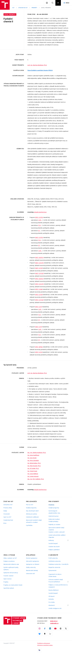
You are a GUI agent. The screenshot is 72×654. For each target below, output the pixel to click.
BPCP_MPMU (39, 347)
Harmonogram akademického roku (54, 512)
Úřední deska (52, 576)
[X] (66, 628)
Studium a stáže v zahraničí (57, 532)
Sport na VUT (7, 517)
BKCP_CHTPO (39, 237)
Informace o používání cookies (45, 645)
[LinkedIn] (50, 628)
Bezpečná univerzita (54, 567)
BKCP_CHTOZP (39, 273)
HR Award (51, 596)
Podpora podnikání (54, 549)
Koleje (5, 511)
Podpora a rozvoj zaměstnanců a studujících (58, 586)
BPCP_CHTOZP (39, 300)
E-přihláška (29, 525)
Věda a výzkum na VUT (10, 558)
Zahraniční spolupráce (32, 561)
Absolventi (54, 605)
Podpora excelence (9, 561)
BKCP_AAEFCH (39, 257)
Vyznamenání (52, 570)
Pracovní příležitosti (56, 582)
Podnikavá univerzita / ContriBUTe (58, 564)
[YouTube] (55, 628)
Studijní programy (31, 508)
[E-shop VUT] (50, 634)
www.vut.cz (53, 621)
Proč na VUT (29, 504)
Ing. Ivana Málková (32, 474)
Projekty (6, 582)
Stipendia (51, 537)
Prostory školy (8, 508)
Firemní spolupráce (31, 558)
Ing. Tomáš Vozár (32, 471)
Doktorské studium (54, 519)
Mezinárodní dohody (32, 570)
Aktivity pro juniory (31, 514)
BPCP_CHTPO (39, 217)
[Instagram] (39, 628)
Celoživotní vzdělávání (32, 517)
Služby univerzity (31, 567)
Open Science (8, 579)
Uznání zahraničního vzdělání (57, 535)
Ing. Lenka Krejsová (32, 476)
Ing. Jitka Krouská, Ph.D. (34, 466)
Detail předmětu (46, 7)
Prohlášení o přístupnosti (43, 643)
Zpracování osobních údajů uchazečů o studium (34, 521)
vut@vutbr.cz (54, 623)
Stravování (7, 514)
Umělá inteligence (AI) (55, 608)
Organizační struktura (55, 574)
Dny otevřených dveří (32, 511)
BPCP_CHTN (38, 352)
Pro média (52, 602)
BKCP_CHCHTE (39, 263)
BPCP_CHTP (38, 307)
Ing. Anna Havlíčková (33, 455)
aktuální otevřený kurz (40, 212)
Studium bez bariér (54, 546)
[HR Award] (39, 650)
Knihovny (53, 540)
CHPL (39, 220)
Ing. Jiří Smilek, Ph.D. (33, 468)
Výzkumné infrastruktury (11, 572)
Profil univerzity (53, 558)
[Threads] (60, 628)
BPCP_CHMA (39, 289)
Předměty (34, 7)
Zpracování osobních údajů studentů (56, 529)
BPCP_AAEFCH (39, 279)
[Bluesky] (39, 634)
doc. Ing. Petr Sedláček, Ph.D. (35, 479)
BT (39, 230)
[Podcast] (45, 634)
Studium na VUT (23, 7)
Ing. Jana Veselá (31, 458)
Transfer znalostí (8, 576)
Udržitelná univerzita (55, 561)
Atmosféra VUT (8, 504)
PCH (39, 225)
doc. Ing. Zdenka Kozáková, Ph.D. (36, 452)
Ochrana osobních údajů (56, 579)
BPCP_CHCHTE (39, 284)
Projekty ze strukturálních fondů (13, 585)
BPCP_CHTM (38, 294)
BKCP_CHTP (38, 327)
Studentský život (8, 520)
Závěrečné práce (53, 516)
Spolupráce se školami (32, 564)
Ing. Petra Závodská (33, 460)
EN (58, 3)
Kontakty (51, 599)
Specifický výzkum (9, 588)
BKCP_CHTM (38, 268)
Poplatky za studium (54, 524)
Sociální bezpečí (53, 543)
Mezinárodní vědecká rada (11, 564)
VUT (13, 7)
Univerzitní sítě (30, 573)
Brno (5, 523)
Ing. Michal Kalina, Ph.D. (34, 463)
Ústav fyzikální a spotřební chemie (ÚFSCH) (40, 70)
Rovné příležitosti (53, 590)
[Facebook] (45, 628)
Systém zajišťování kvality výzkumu (11, 568)
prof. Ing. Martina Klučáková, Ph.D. (37, 65)
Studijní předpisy (53, 521)
